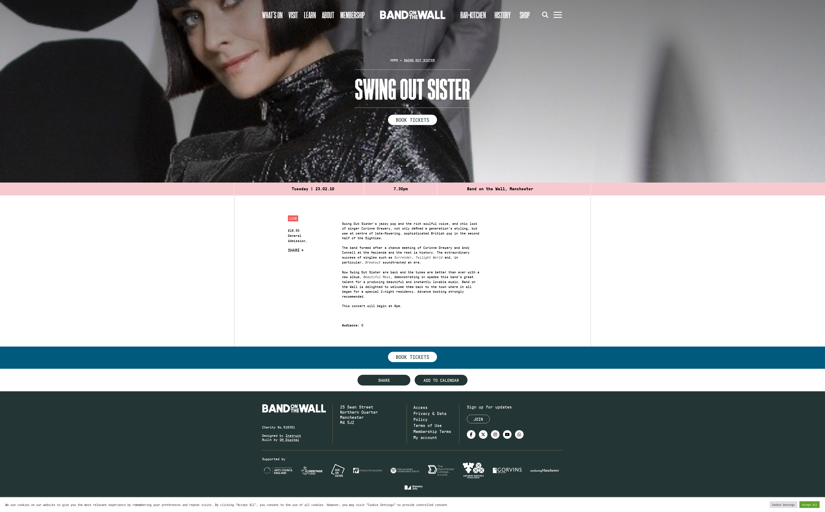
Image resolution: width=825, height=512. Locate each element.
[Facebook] (471, 434)
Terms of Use (427, 425)
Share (294, 250)
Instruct (293, 435)
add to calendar (441, 380)
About (328, 15)
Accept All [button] (809, 504)
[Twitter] (483, 434)
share (384, 380)
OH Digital (289, 439)
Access (420, 407)
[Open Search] (545, 15)
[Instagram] (495, 434)
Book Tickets (412, 119)
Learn (310, 15)
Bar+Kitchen (473, 15)
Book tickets (412, 356)
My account (425, 437)
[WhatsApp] (519, 434)
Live (293, 218)
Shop (525, 15)
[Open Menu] (558, 15)
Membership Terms (432, 431)
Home (394, 60)
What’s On (272, 15)
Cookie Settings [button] (783, 504)
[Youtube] (507, 434)
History (503, 15)
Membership (352, 15)
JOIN (478, 419)
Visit (293, 15)
